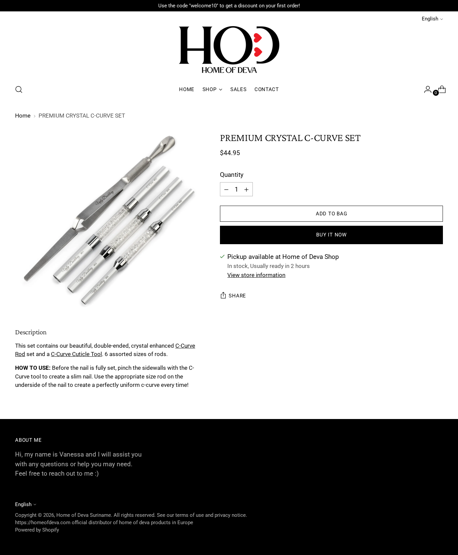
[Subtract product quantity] (246, 189)
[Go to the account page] (425, 89)
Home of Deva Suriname (83, 515)
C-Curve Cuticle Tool (76, 354)
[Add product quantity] (226, 189)
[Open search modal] (18, 89)
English (430, 19)
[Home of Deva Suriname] (229, 50)
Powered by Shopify (37, 530)
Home (23, 115)
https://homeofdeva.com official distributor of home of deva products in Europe (104, 522)
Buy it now (331, 235)
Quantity (231, 175)
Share (237, 296)
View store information (256, 275)
